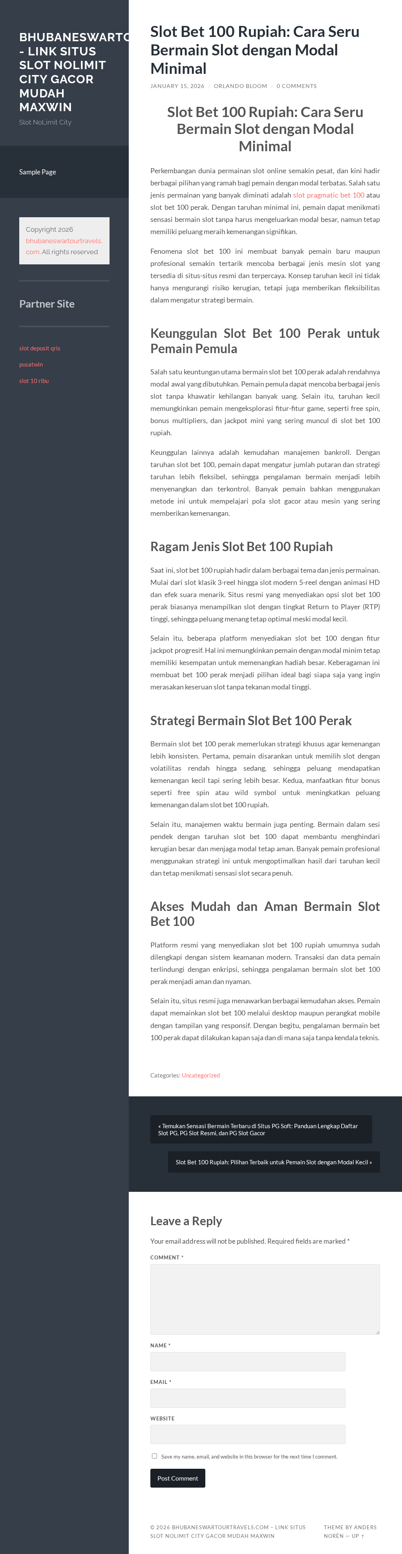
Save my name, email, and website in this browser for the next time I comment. (249, 1456)
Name (160, 1345)
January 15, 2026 (177, 86)
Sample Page (37, 172)
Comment (167, 1257)
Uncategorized (201, 1075)
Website (162, 1418)
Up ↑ (358, 1536)
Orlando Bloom (240, 86)
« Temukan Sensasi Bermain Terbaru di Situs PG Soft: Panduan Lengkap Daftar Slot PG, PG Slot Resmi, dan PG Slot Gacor (258, 1129)
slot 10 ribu (34, 380)
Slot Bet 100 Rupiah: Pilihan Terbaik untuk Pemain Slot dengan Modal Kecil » (274, 1162)
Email (161, 1382)
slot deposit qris (39, 348)
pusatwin (31, 364)
